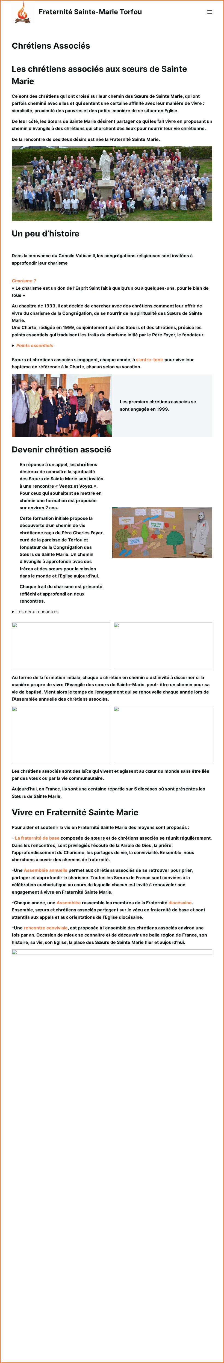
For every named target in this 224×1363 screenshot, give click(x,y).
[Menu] (209, 12)
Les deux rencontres (37, 611)
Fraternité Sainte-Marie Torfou (90, 12)
